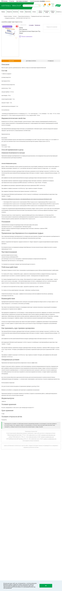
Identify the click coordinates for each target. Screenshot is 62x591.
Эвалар (3, 11)
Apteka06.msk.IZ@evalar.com (48, 435)
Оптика (34, 11)
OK (46, 585)
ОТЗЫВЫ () (50, 61)
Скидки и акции (53, 11)
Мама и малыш (40, 11)
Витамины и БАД (46, 11)
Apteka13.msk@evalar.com (47, 437)
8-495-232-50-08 (32, 437)
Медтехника (28, 11)
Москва (5, 1)
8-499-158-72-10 (33, 435)
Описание (11, 61)
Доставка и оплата (31, 61)
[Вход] (53, 5)
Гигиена (21, 11)
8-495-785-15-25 (35, 439)
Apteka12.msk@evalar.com (49, 439)
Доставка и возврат (22, 1)
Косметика (15, 11)
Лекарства (9, 11)
